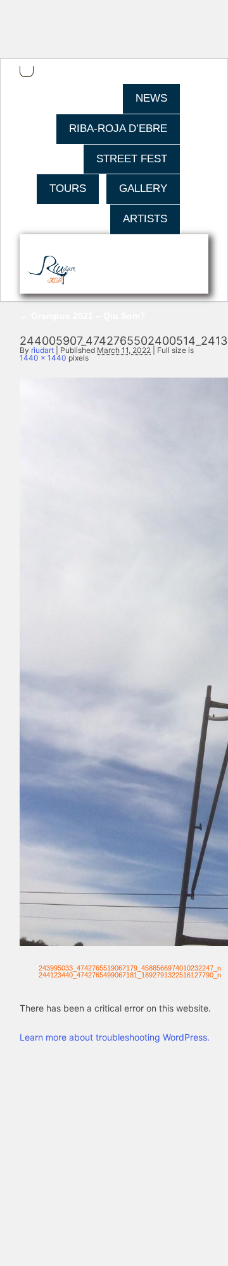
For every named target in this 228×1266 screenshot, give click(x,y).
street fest (131, 159)
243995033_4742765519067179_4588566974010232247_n (130, 968)
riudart (42, 350)
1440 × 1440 (43, 357)
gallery (143, 188)
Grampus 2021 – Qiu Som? (83, 316)
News (151, 98)
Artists (145, 219)
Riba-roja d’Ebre (118, 128)
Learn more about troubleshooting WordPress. (115, 1037)
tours (67, 188)
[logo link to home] (51, 271)
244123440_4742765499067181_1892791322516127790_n (130, 975)
